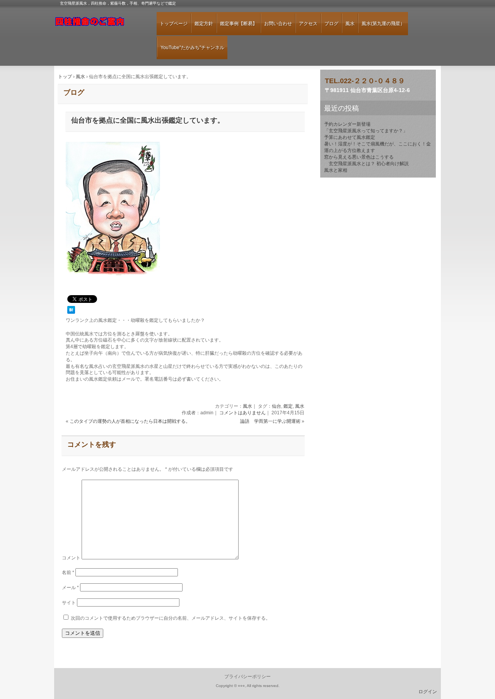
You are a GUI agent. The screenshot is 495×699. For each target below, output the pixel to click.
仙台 (276, 406)
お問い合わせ (278, 23)
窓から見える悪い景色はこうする (359, 157)
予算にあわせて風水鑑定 (349, 137)
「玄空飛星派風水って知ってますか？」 (366, 130)
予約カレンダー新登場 (347, 124)
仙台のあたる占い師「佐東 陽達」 (98, 24)
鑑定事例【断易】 (238, 23)
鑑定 (288, 406)
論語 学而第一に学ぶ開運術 (270, 421)
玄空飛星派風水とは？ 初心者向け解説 (366, 163)
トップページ (174, 23)
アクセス (308, 23)
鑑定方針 (204, 23)
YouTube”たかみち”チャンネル (192, 47)
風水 (350, 23)
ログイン (427, 691)
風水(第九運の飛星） (383, 23)
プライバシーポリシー (247, 676)
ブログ (331, 23)
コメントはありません (242, 412)
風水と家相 (335, 170)
